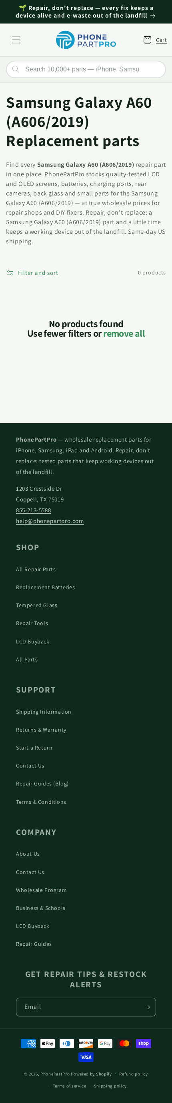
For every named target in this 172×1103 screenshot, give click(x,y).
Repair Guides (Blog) (42, 783)
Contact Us (30, 765)
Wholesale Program (41, 890)
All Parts (27, 659)
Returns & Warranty (41, 729)
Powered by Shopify (91, 1073)
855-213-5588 (33, 510)
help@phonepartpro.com (50, 521)
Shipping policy (110, 1086)
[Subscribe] (147, 1007)
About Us (28, 853)
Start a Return (34, 747)
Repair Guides (34, 943)
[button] (16, 40)
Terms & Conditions (41, 801)
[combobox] (86, 69)
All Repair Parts (36, 569)
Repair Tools (32, 623)
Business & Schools (41, 908)
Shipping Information (44, 711)
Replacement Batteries (45, 587)
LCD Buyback (33, 641)
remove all (124, 333)
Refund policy (133, 1074)
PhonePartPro (55, 1073)
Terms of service (69, 1086)
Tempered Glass (36, 605)
